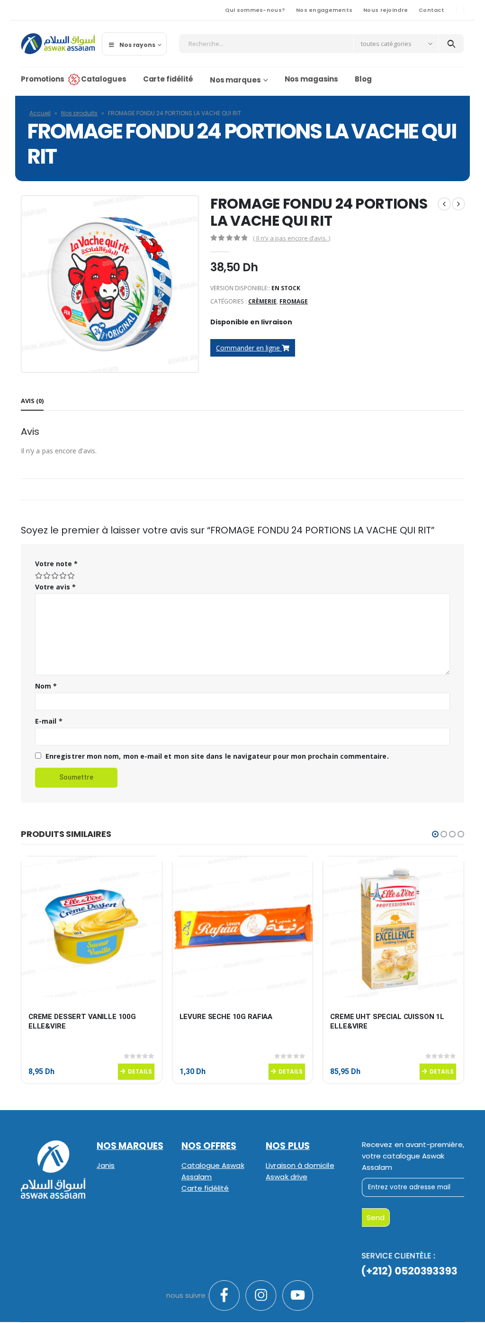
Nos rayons (137, 45)
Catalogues (103, 79)
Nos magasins (312, 79)
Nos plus (288, 1145)
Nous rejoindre (385, 10)
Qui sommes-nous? (255, 10)
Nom (46, 685)
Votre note (56, 563)
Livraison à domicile (300, 1165)
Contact (431, 10)
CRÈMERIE (262, 301)
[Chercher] (451, 43)
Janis (106, 1165)
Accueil (40, 113)
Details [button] (140, 1071)
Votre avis (55, 586)
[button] (435, 834)
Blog (363, 79)
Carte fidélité (168, 79)
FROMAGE (293, 301)
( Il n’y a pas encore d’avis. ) (291, 238)
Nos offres (209, 1145)
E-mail (49, 721)
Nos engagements (324, 10)
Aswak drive (286, 1177)
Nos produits (79, 113)
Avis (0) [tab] (32, 400)
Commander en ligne (249, 347)
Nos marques (235, 80)
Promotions (42, 79)
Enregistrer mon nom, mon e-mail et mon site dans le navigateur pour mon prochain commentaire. (217, 756)
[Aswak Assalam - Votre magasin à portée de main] (58, 43)
